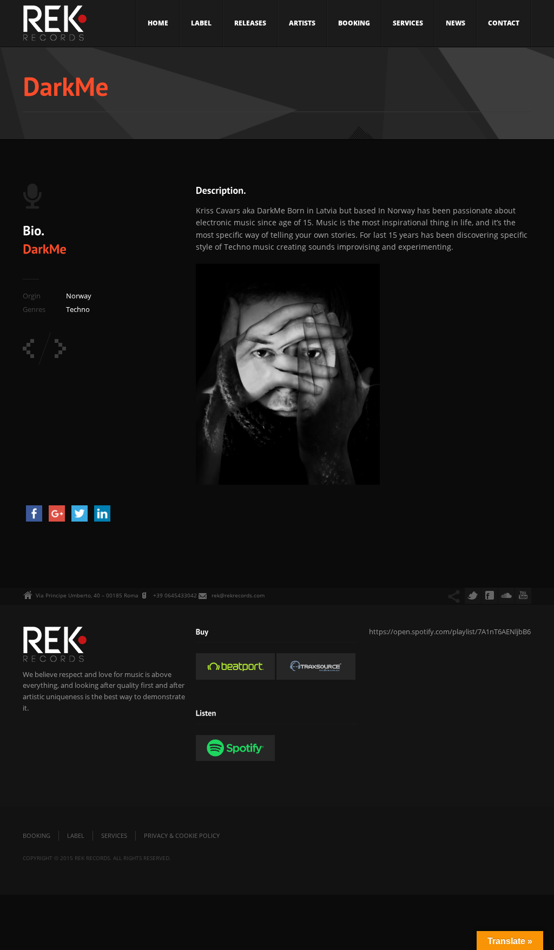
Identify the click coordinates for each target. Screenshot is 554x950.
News (455, 23)
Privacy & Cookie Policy (182, 835)
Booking (354, 23)
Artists (302, 23)
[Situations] (28, 348)
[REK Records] (55, 26)
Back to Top (521, 32)
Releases (250, 23)
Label (201, 23)
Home (158, 23)
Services (408, 23)
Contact (503, 23)
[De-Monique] (60, 348)
